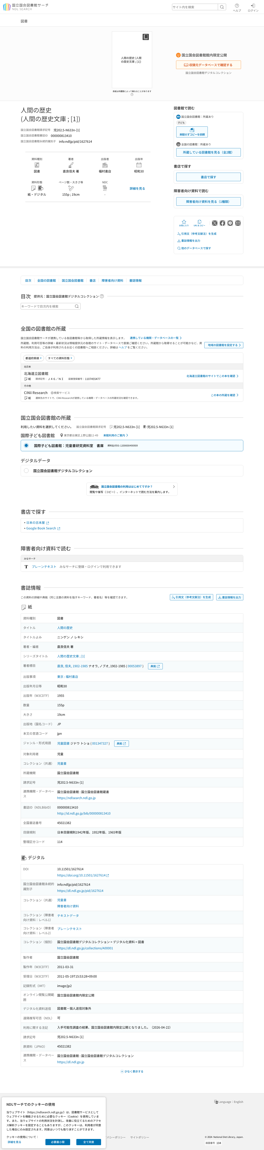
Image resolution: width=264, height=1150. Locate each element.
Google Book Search (41, 528)
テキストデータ (68, 915)
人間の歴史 (65, 627)
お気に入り (184, 225)
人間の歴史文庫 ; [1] (71, 656)
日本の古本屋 (36, 522)
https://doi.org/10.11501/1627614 (81, 875)
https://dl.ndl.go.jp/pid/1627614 (80, 890)
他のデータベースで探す (196, 248)
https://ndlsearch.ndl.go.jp (76, 797)
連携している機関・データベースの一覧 (154, 338)
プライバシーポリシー (112, 1137)
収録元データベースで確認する (210, 64)
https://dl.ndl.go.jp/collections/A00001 (85, 948)
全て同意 (88, 1142)
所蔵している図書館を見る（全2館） (208, 152)
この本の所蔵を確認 (223, 395)
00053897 (135, 666)
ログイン (253, 10)
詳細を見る (137, 188)
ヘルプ (237, 10)
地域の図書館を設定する (223, 345)
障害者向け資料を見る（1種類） (208, 201)
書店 (92, 280)
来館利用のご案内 (114, 435)
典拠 (153, 666)
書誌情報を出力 (190, 240)
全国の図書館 (46, 280)
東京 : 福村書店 (67, 676)
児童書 (61, 763)
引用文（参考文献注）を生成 (198, 233)
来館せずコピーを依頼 (192, 134)
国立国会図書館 (72, 280)
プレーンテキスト (44, 566)
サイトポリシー (139, 1137)
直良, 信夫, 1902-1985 (72, 666)
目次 (28, 280)
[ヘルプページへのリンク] (132, 93)
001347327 (100, 743)
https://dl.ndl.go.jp (70, 1062)
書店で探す (208, 177)
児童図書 (63, 743)
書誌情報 (135, 280)
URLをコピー (199, 225)
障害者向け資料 (112, 280)
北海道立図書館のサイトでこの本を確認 (211, 376)
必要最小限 (58, 1142)
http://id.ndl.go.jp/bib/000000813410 (84, 813)
